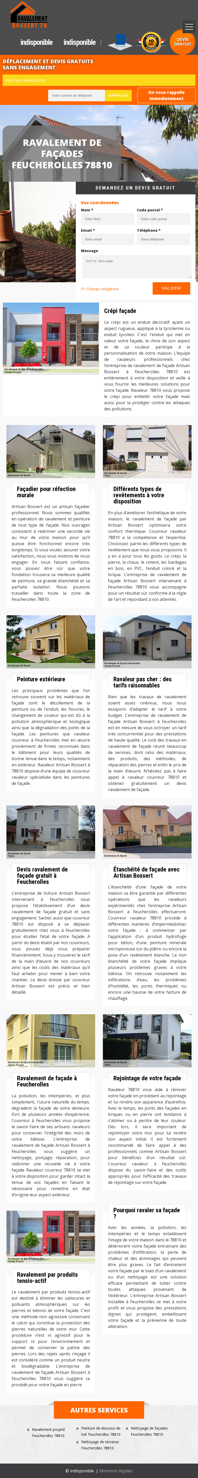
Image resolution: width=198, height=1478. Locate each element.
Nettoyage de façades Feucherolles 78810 (149, 1431)
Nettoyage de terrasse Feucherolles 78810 (100, 1444)
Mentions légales (116, 1471)
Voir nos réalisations (25, 80)
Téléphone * (149, 230)
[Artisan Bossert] (29, 14)
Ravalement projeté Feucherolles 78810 (48, 1432)
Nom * (87, 209)
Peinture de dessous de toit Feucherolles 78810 (100, 1431)
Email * (88, 230)
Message (89, 250)
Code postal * (150, 209)
